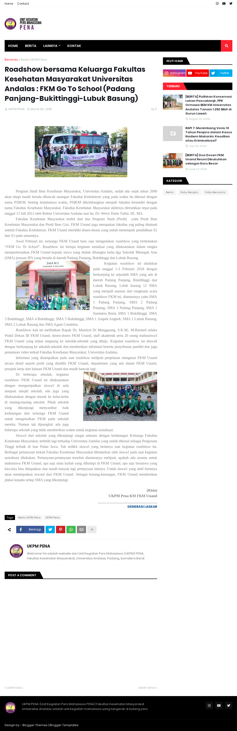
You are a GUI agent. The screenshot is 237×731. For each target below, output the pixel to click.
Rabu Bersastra (215, 192)
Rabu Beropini (189, 192)
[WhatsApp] (71, 529)
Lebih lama (146, 687)
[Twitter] (50, 529)
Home (9, 4)
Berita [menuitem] (30, 45)
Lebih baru (15, 687)
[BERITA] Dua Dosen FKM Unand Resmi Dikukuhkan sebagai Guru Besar (206, 159)
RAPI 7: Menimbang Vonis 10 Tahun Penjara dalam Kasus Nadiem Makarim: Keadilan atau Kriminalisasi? (208, 134)
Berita (169, 192)
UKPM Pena (52, 517)
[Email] (81, 529)
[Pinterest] (60, 529)
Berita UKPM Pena (34, 59)
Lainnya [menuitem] (50, 45)
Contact (23, 4)
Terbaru (173, 86)
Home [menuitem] (13, 45)
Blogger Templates (64, 725)
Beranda (11, 59)
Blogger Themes (34, 725)
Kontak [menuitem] (74, 45)
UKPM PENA (38, 546)
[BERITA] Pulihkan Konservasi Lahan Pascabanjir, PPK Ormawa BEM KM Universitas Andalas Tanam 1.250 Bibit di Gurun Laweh (208, 105)
